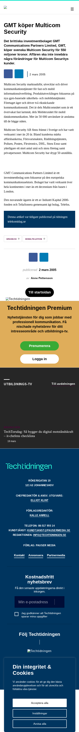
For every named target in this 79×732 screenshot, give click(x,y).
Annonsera (35, 555)
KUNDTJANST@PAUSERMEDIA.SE (48, 530)
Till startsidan (39, 292)
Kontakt (19, 555)
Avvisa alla (39, 723)
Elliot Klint (40, 500)
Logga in (39, 359)
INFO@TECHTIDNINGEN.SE (49, 535)
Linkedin (45, 642)
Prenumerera (39, 346)
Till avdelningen (63, 383)
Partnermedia (56, 555)
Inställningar (39, 713)
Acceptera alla (39, 702)
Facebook (34, 642)
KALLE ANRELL (39, 515)
